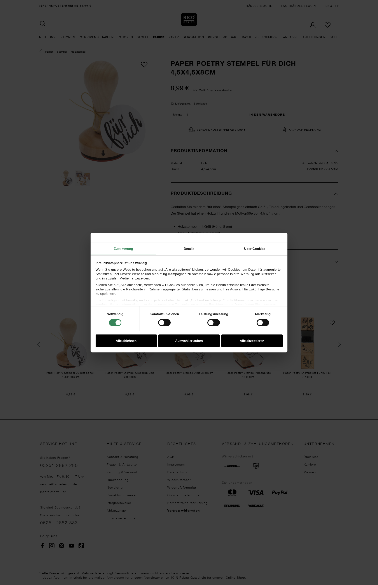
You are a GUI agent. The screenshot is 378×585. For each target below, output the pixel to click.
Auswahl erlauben (189, 341)
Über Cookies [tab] (254, 248)
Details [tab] (189, 248)
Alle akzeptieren (252, 341)
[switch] (164, 322)
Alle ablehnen (126, 341)
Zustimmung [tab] (123, 248)
